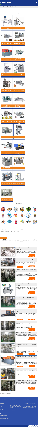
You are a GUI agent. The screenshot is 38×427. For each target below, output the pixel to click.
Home (6, 6)
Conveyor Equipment (3, 416)
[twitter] (33, 426)
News (8, 6)
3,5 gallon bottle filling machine (7, 393)
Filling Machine (2, 403)
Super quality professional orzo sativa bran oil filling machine (11, 391)
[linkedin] (37, 426)
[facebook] (31, 426)
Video (1, 406)
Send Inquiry (31, 256)
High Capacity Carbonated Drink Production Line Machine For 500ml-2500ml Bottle (15, 409)
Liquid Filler (2, 421)
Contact (1, 409)
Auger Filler (2, 419)
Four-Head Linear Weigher (4, 418)
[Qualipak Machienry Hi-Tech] (7, 2)
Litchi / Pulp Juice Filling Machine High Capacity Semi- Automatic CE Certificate (15, 406)
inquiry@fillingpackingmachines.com (29, 403)
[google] (35, 426)
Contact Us (32, 255)
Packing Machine (3, 404)
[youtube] (29, 426)
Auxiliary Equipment (3, 415)
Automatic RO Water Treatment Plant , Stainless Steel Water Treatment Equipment (15, 402)
